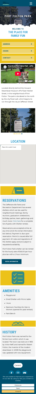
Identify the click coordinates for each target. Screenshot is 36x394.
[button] (14, 133)
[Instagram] (18, 373)
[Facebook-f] (11, 373)
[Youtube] (24, 373)
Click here (17, 221)
